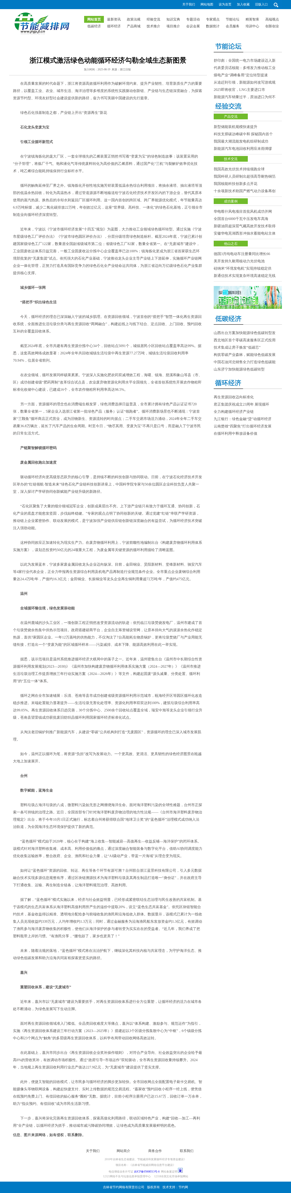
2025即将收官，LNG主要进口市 (239, 90)
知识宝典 (173, 19)
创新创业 (272, 26)
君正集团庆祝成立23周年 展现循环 (241, 404)
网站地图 (207, 4)
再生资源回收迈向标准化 (234, 397)
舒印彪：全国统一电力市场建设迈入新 (245, 60)
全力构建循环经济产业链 (234, 412)
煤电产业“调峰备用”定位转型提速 (241, 75)
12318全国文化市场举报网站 (171, 1176)
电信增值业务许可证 (121, 1171)
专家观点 (213, 19)
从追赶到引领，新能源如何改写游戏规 (245, 82)
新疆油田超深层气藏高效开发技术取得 (245, 226)
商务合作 (155, 1151)
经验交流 (153, 19)
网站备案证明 (169, 1171)
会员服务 (232, 26)
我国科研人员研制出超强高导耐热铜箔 (245, 176)
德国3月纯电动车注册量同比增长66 (242, 254)
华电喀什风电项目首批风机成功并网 (243, 211)
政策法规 (133, 19)
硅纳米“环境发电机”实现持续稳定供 (242, 268)
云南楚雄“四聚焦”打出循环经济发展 (242, 426)
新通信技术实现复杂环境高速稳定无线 (245, 276)
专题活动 (193, 19)
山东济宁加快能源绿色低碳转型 (239, 369)
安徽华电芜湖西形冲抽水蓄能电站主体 (245, 233)
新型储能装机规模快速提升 (235, 127)
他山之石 (231, 243)
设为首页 (225, 4)
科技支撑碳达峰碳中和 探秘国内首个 (243, 134)
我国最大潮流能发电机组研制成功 (241, 141)
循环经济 (114, 26)
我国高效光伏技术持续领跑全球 (239, 169)
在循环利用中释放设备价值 (235, 433)
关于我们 (188, 4)
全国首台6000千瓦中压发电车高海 (241, 219)
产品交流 (231, 116)
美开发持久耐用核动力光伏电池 (239, 261)
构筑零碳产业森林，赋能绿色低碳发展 (245, 355)
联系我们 (186, 1151)
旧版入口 (261, 4)
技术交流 (231, 159)
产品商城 (133, 26)
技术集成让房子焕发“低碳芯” (237, 347)
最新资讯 (114, 19)
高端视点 (272, 19)
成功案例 (231, 201)
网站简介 (123, 1151)
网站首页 (94, 19)
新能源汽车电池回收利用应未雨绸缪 (243, 149)
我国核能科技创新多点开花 (240, 184)
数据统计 (213, 26)
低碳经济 (94, 26)
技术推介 (153, 26)
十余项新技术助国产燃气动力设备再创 (245, 191)
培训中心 (252, 26)
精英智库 (252, 19)
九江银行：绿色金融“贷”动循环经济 (242, 419)
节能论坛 (232, 19)
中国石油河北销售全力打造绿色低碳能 (245, 362)
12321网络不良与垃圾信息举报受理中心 (127, 1176)
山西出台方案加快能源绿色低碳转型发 (245, 333)
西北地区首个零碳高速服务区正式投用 (245, 340)
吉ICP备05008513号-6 (147, 1171)
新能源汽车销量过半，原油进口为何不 (245, 97)
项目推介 (173, 26)
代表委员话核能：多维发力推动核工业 (245, 68)
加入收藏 (243, 4)
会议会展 (193, 26)
